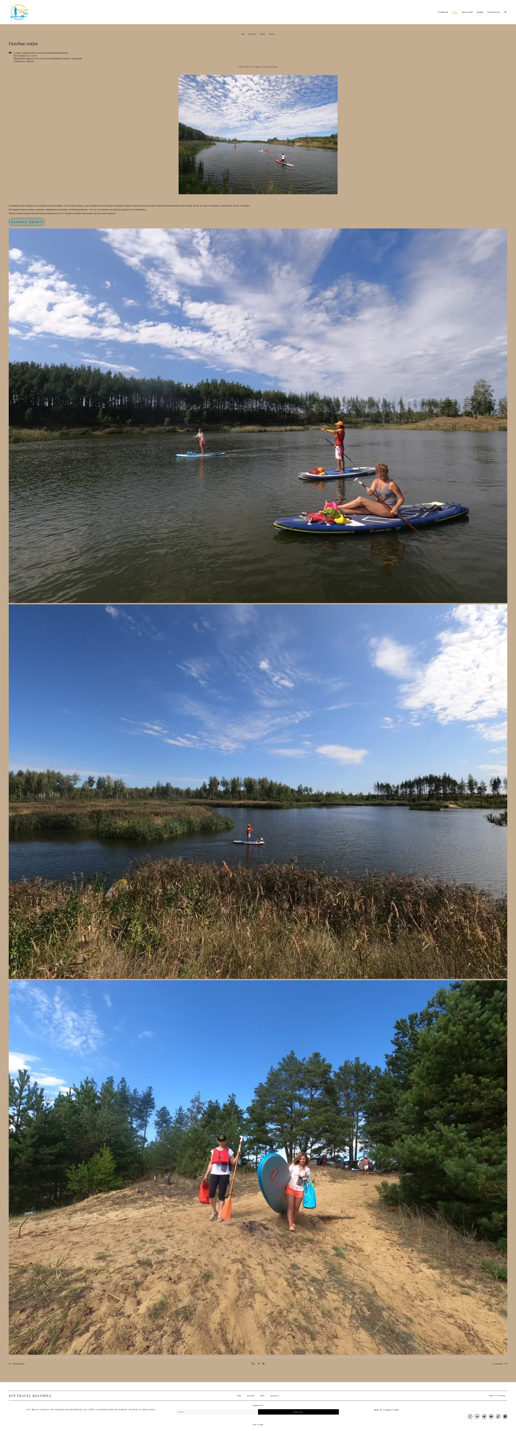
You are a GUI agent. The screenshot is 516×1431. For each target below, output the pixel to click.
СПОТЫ (271, 34)
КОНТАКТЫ (494, 12)
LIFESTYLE (252, 34)
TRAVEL (263, 34)
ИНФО (480, 12)
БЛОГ (455, 12)
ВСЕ (243, 34)
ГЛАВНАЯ (443, 12)
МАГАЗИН (467, 12)
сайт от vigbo (258, 1424)
